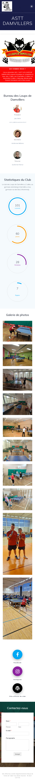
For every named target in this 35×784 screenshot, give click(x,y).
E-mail (8, 730)
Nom (8, 721)
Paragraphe (10, 738)
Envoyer (17, 754)
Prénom (8, 727)
